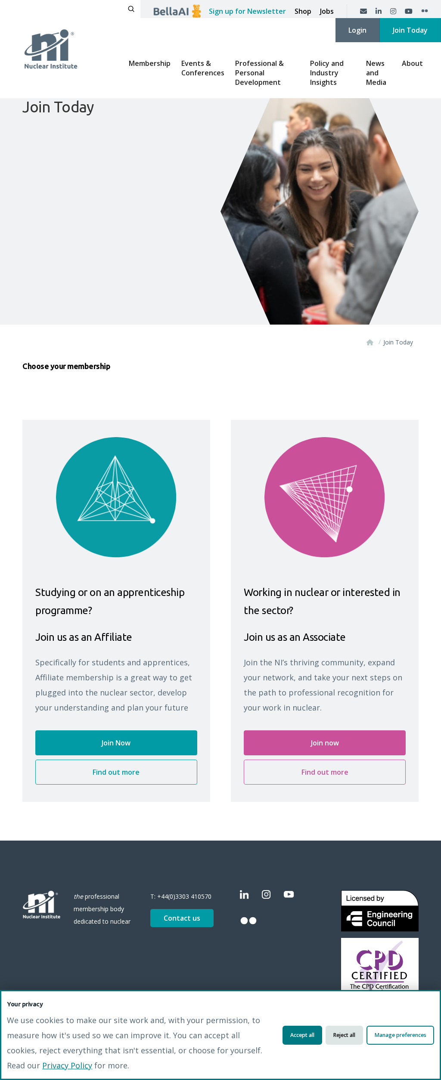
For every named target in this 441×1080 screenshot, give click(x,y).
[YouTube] (409, 11)
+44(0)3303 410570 (184, 896)
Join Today (410, 30)
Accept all (302, 1035)
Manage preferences (400, 1035)
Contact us (182, 918)
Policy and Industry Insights (327, 73)
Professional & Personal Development (259, 73)
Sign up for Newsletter (247, 11)
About (412, 63)
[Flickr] (424, 11)
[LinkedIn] (379, 11)
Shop (303, 11)
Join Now (116, 743)
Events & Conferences (202, 68)
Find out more (116, 772)
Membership (150, 63)
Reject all (344, 1035)
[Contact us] (363, 11)
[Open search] (131, 9)
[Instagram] (393, 11)
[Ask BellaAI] (177, 11)
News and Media (376, 73)
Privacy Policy (67, 1065)
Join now (325, 743)
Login (357, 30)
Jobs (327, 11)
